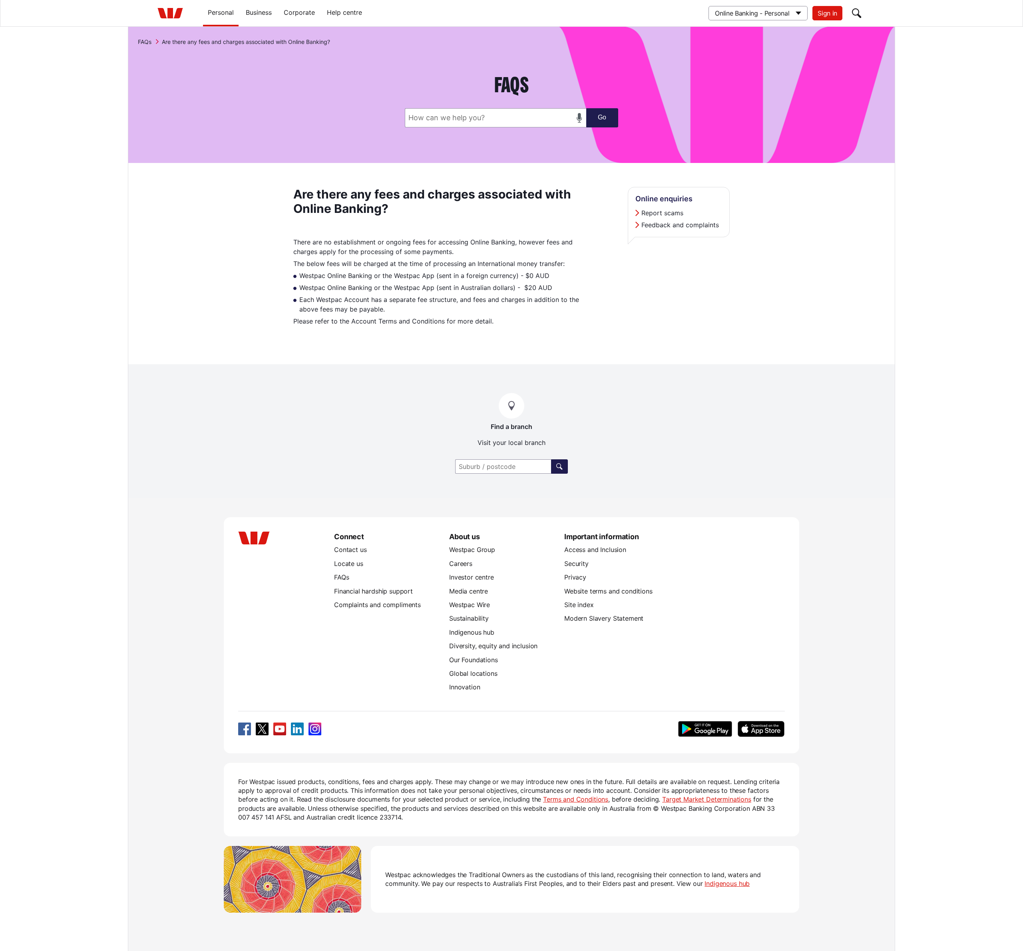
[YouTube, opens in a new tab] (279, 729)
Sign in (827, 13)
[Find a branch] (559, 466)
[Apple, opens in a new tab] (761, 729)
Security (576, 564)
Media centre (468, 591)
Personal (221, 12)
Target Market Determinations (706, 799)
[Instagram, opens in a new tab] (314, 729)
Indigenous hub (471, 632)
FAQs (144, 41)
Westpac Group (472, 550)
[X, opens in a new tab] (262, 729)
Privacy (575, 577)
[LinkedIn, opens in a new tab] (297, 729)
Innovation (464, 687)
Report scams (662, 213)
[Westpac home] (170, 13)
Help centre (344, 12)
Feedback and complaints (680, 225)
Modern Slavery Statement (603, 618)
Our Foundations (473, 660)
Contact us (350, 550)
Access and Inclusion (595, 550)
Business (259, 12)
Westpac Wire (469, 605)
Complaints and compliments (377, 605)
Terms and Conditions (575, 799)
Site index (578, 605)
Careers (460, 564)
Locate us (348, 564)
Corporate (299, 12)
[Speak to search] (579, 118)
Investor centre (471, 577)
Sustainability (469, 618)
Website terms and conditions (608, 591)
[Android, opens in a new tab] (705, 729)
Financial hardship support (373, 591)
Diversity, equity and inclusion (493, 646)
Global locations (473, 673)
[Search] (856, 13)
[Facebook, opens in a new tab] (244, 729)
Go (602, 117)
